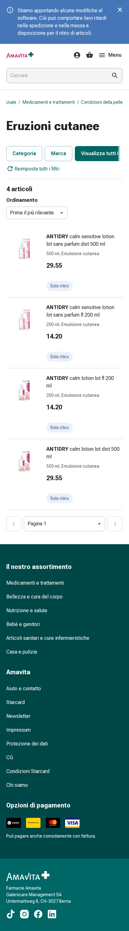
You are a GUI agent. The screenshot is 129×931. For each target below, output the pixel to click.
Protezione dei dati (27, 744)
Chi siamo (17, 785)
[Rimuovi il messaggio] (120, 9)
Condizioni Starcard (27, 771)
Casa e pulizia (21, 652)
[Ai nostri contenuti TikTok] (10, 914)
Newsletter (18, 716)
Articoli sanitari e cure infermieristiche (47, 638)
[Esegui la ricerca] (114, 75)
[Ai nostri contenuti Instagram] (24, 914)
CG (9, 757)
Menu (114, 55)
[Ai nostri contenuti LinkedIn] (52, 914)
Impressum (18, 730)
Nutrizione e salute (26, 610)
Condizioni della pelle (102, 102)
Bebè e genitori (23, 624)
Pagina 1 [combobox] (37, 524)
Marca (58, 153)
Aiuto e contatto (23, 689)
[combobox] (56, 75)
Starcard (15, 702)
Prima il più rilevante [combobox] (32, 213)
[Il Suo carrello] (89, 55)
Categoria (24, 153)
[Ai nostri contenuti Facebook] (38, 914)
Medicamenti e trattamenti (49, 102)
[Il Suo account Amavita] (75, 55)
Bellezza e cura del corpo (34, 597)
